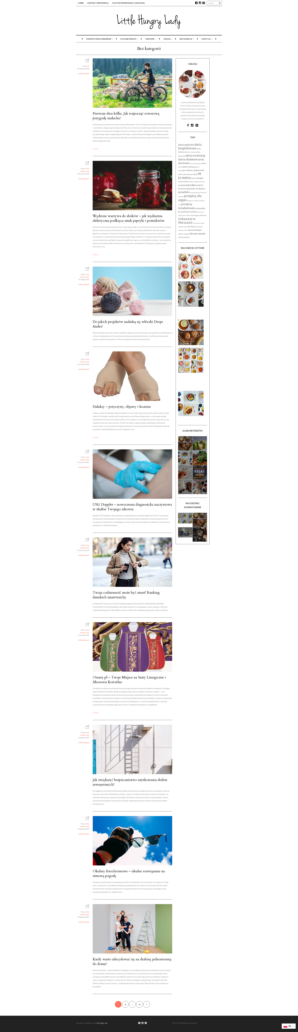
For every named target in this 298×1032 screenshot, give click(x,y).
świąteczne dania (184, 237)
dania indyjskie (192, 152)
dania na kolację (195, 155)
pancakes (191, 184)
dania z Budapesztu (195, 163)
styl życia (191, 226)
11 (200, 447)
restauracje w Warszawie (186, 220)
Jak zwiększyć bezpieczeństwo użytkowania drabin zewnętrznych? (130, 782)
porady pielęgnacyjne (195, 192)
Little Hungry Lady (101, 1023)
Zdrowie (149, 39)
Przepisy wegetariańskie (98, 39)
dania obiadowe (187, 159)
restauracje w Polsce (184, 215)
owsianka (182, 185)
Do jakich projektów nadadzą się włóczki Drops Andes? (128, 324)
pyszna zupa (200, 212)
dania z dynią (188, 167)
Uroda (167, 39)
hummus (194, 178)
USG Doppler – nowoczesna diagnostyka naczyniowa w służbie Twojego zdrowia (132, 507)
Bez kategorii (84, 74)
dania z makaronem (195, 170)
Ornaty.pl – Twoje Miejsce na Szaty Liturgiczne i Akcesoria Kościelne (129, 679)
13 (185, 447)
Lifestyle (206, 39)
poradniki (183, 192)
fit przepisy (189, 175)
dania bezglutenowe (190, 146)
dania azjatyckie (186, 144)
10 (200, 462)
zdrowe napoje (183, 234)
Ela (88, 66)
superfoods (199, 227)
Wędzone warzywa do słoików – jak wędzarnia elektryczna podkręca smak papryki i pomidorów (128, 218)
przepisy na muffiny (193, 201)
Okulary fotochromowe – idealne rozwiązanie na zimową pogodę (129, 873)
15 (200, 538)
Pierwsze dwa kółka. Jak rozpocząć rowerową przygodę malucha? (126, 116)
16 (200, 524)
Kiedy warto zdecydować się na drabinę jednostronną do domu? (132, 961)
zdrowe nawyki (197, 233)
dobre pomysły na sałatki (188, 174)
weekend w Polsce (183, 230)
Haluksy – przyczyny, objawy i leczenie (122, 406)
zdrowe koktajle (195, 230)
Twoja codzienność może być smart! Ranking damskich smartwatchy (126, 595)
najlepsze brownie (199, 182)
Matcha (191, 181)
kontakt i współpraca (98, 3)
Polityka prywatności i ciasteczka (128, 3)
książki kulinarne (183, 182)
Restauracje (186, 39)
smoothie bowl (182, 227)
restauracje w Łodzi (198, 223)
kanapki (200, 178)
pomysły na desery (195, 188)
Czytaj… (96, 148)
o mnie (81, 3)
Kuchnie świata (128, 39)
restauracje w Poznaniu (198, 215)
